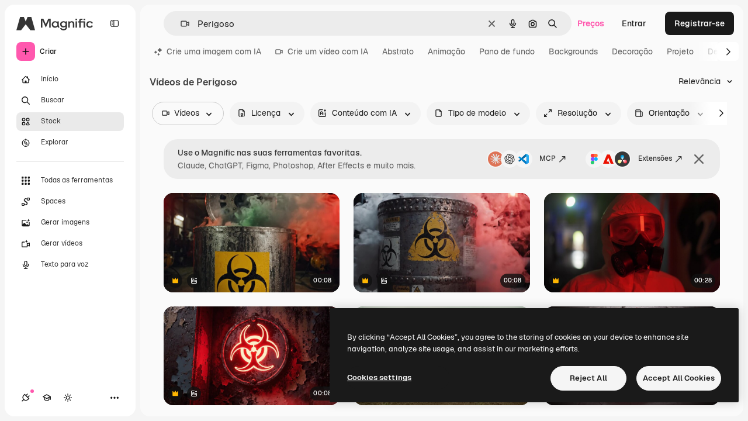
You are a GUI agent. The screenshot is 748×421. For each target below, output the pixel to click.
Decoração (632, 51)
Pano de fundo (507, 51)
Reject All (588, 378)
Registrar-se (699, 23)
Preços (590, 23)
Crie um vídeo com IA (328, 51)
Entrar (634, 23)
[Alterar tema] (67, 397)
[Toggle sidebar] (114, 23)
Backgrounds (573, 51)
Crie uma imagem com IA (214, 51)
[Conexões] (25, 397)
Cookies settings (379, 377)
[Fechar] (699, 159)
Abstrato (398, 51)
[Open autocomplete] (180, 23)
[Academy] (46, 397)
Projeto (680, 51)
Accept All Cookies (679, 378)
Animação (446, 51)
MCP (547, 158)
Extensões (655, 158)
